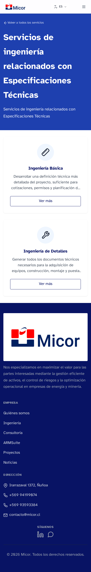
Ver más (45, 201)
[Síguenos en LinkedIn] (40, 534)
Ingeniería (12, 423)
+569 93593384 (23, 505)
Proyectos (11, 453)
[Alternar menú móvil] (84, 7)
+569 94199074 (23, 495)
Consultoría (12, 433)
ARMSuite (11, 443)
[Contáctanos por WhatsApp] (50, 534)
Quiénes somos (16, 413)
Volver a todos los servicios (26, 22)
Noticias (10, 463)
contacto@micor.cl (24, 515)
